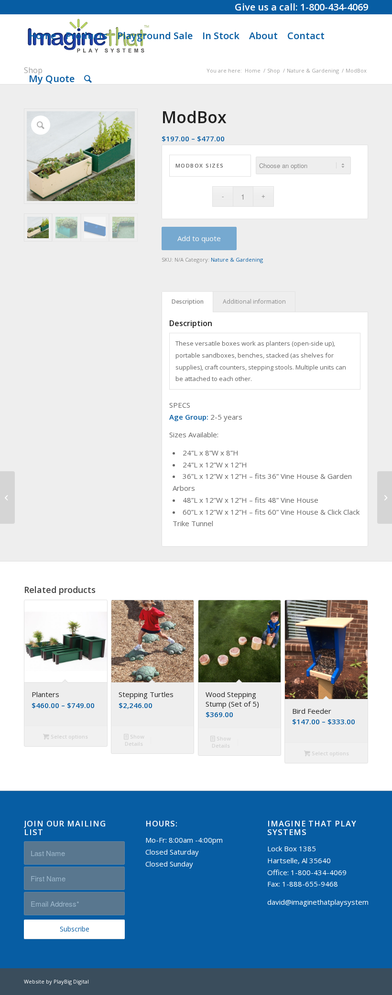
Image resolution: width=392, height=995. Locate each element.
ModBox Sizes (199, 165)
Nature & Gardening (237, 259)
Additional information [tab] (254, 301)
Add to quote (199, 238)
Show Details (134, 740)
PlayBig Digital (71, 981)
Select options (68, 736)
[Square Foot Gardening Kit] (7, 497)
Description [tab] (188, 301)
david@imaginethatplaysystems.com (327, 902)
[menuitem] (42, 35)
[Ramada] (384, 497)
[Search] (88, 78)
